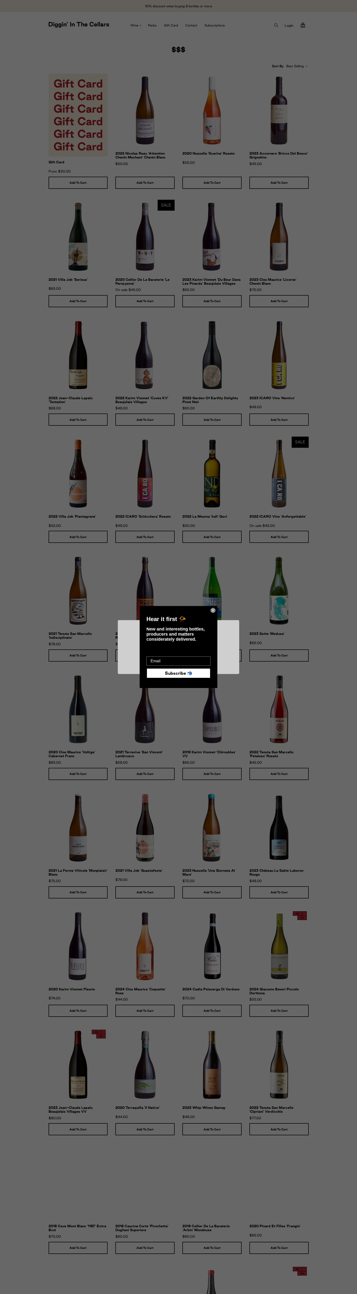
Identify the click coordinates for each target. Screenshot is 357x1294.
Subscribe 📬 (178, 673)
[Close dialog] (213, 610)
